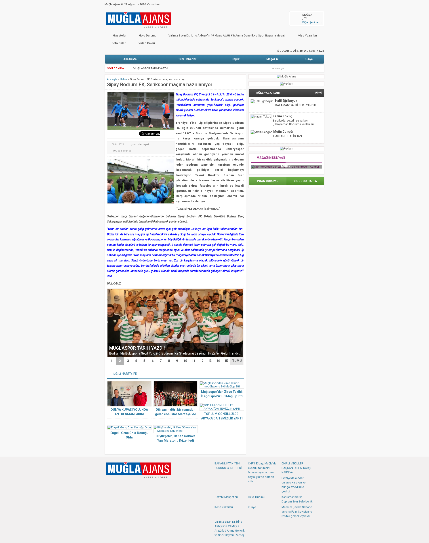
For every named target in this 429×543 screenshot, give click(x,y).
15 (226, 361)
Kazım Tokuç (282, 116)
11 (193, 361)
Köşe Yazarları (307, 35)
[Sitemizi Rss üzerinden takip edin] (138, 485)
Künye (309, 59)
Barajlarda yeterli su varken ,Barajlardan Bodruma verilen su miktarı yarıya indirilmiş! (293, 124)
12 (201, 361)
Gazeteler (119, 35)
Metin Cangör (283, 131)
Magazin (272, 59)
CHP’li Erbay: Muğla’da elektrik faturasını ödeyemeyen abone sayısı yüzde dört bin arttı (262, 472)
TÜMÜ (237, 361)
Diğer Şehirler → (312, 22)
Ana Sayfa (130, 59)
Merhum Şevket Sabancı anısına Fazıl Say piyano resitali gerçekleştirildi (297, 511)
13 (210, 361)
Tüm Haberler (187, 59)
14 (218, 361)
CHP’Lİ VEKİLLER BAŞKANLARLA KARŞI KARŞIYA (296, 468)
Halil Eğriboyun (286, 101)
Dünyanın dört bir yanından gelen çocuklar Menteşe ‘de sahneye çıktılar (175, 414)
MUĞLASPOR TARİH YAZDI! (150, 68)
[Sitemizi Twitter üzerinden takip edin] (115, 485)
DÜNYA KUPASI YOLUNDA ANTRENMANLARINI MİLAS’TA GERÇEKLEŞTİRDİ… (129, 414)
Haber (123, 79)
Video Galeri (147, 43)
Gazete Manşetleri (226, 497)
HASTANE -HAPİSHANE (288, 136)
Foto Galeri (119, 43)
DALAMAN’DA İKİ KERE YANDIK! (296, 105)
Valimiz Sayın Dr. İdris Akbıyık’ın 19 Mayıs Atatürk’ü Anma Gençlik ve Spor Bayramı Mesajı (226, 35)
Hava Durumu (147, 35)
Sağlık (236, 59)
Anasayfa (112, 79)
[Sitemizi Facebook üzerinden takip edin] (108, 485)
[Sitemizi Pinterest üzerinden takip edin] (130, 485)
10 (185, 361)
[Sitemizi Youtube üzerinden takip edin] (123, 485)
